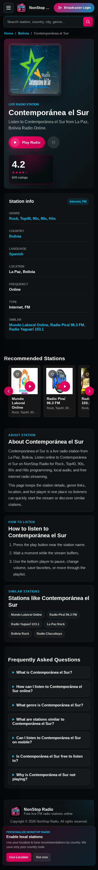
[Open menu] (9, 8)
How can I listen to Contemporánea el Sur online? (47, 688)
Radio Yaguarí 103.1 (26, 329)
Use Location (18, 857)
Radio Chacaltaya (49, 633)
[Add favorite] (53, 142)
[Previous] (8, 391)
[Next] (89, 391)
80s (44, 218)
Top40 (25, 218)
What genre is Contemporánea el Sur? (49, 705)
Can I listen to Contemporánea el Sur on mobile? (46, 740)
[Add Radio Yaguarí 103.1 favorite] (87, 374)
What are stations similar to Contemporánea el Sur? (38, 721)
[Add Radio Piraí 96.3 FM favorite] (52, 374)
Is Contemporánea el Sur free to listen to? (47, 758)
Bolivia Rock (20, 633)
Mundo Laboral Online (28, 325)
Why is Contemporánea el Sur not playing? (43, 777)
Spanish (16, 254)
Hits (52, 218)
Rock (13, 218)
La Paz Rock (56, 624)
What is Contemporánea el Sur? (44, 672)
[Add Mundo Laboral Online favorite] (17, 374)
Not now (42, 857)
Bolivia (23, 33)
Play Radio (31, 142)
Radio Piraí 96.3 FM (67, 325)
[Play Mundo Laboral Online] (30, 386)
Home (8, 33)
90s (36, 218)
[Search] (88, 21)
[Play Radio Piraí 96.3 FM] (65, 386)
